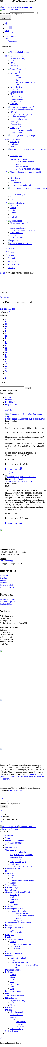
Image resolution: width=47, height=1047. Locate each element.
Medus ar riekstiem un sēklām (28, 169)
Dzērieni (20, 69)
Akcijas (11, 252)
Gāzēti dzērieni (16, 92)
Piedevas (21, 203)
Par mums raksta (7, 585)
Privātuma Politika (7, 599)
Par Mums (12, 261)
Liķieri (18, 78)
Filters (6, 298)
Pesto (12, 210)
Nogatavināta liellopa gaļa (21, 114)
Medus (18, 164)
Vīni (17, 85)
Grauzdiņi (9, 836)
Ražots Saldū (26, 243)
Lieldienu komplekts (13, 953)
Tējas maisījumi (16, 99)
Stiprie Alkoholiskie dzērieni (27, 82)
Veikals (11, 249)
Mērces (13, 207)
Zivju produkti (16, 132)
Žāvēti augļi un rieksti (19, 963)
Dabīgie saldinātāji (12, 970)
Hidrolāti (9, 993)
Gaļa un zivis (26, 107)
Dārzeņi (13, 63)
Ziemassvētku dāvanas (14, 996)
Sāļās (12, 960)
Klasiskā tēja (15, 101)
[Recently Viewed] (7, 801)
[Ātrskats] (6, 412)
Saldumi (13, 967)
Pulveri (13, 212)
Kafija (13, 94)
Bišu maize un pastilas (25, 162)
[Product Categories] (7, 28)
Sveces (13, 235)
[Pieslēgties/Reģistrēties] (6, 24)
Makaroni (14, 144)
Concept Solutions (15, 790)
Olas (12, 197)
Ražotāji (11, 267)
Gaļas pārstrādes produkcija (21, 110)
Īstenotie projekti (7, 587)
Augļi (12, 61)
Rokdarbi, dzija (16, 237)
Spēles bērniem (16, 232)
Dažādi (19, 221)
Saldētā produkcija (18, 117)
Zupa (16, 240)
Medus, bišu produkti (19, 159)
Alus (18, 75)
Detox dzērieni (16, 89)
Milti (12, 146)
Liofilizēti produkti (18, 958)
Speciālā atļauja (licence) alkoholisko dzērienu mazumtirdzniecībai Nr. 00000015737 (22, 776)
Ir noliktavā (10, 402)
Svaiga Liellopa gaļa (18, 119)
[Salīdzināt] (11, 412)
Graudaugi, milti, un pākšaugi (17, 892)
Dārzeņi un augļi (17, 56)
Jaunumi (11, 258)
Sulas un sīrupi (16, 96)
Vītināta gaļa (15, 124)
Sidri (18, 80)
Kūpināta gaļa (16, 112)
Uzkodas (9, 956)
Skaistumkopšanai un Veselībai (23, 230)
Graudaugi (14, 141)
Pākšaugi (14, 904)
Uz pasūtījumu (11, 404)
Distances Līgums (7, 602)
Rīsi (12, 901)
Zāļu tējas (14, 103)
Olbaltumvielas (11, 847)
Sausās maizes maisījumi (20, 185)
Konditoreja (15, 178)
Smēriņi (13, 217)
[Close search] (2, 812)
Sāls (12, 215)
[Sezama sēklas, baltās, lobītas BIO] (26, 476)
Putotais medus (22, 166)
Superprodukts (11, 885)
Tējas (12, 1019)
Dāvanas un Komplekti (20, 223)
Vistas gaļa (14, 121)
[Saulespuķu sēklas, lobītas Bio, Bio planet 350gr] (26, 415)
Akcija (8, 397)
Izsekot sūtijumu (6, 604)
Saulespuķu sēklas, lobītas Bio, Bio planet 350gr (25, 419)
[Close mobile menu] (1, 824)
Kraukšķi (9, 906)
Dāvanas (11, 255)
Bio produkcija (28, 52)
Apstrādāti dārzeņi (17, 58)
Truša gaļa (14, 128)
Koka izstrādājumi (17, 228)
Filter (28, 388)
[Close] (10, 312)
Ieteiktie (8, 400)
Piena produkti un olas (14, 927)
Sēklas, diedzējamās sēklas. (27, 965)
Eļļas (12, 989)
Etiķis (12, 977)
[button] (13, 469)
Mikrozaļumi (15, 65)
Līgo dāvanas (16, 843)
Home (2, 273)
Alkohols (14, 73)
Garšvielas (14, 205)
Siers (12, 199)
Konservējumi (16, 155)
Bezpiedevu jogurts (13, 991)
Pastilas (8, 937)
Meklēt (4, 18)
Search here (5, 14)
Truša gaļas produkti (24, 130)
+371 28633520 (6, 561)
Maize (13, 180)
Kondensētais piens (18, 194)
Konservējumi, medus (14, 909)
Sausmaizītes (15, 183)
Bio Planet (18, 479)
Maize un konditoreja (14, 939)
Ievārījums (9, 934)
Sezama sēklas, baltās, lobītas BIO (19, 481)
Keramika (14, 225)
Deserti (8, 871)
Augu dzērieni (16, 87)
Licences (3, 582)
